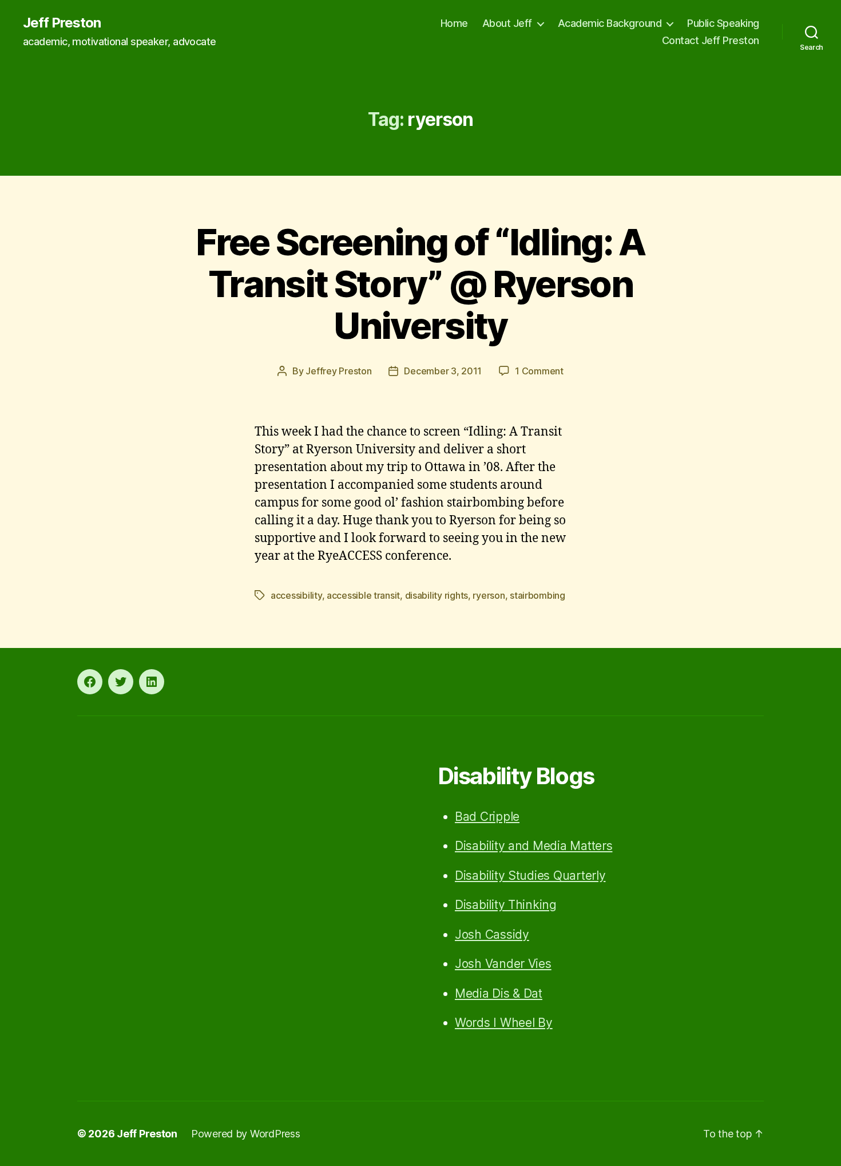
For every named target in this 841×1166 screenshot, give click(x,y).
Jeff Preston (62, 23)
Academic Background (610, 23)
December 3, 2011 (443, 371)
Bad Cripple (487, 816)
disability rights (436, 595)
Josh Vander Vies (503, 963)
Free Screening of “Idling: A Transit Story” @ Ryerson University (420, 283)
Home (454, 23)
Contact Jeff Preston (710, 40)
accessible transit (363, 595)
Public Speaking (723, 23)
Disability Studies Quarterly (530, 875)
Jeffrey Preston (338, 371)
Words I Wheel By (504, 1022)
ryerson (489, 595)
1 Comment (539, 371)
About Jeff (507, 23)
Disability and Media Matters (533, 846)
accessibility (296, 595)
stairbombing (537, 595)
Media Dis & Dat (498, 993)
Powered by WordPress (245, 1134)
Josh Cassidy (492, 934)
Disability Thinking (506, 905)
